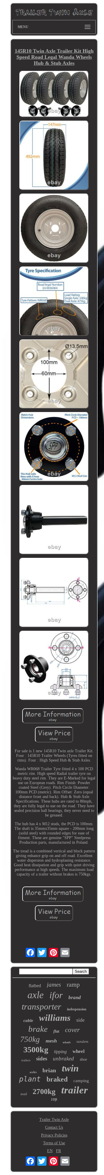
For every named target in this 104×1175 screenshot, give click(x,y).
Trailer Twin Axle (54, 1119)
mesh (51, 1041)
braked (57, 1079)
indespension (76, 1009)
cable (28, 1020)
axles (33, 1072)
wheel (79, 1051)
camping (81, 1080)
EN (50, 1151)
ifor (56, 995)
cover (72, 1030)
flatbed (35, 985)
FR (58, 1151)
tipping (60, 1051)
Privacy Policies (54, 1135)
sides (41, 1059)
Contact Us (54, 1127)
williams (54, 1018)
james (54, 984)
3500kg (35, 1049)
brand (74, 997)
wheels (67, 1042)
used (24, 1093)
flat (56, 1031)
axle (35, 995)
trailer (74, 1090)
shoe (83, 1059)
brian (49, 1070)
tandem (82, 1041)
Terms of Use (54, 1143)
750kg (30, 1039)
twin (70, 1068)
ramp (73, 984)
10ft (54, 1099)
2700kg (44, 1091)
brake (38, 1029)
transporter (41, 1006)
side (80, 1020)
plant (30, 1079)
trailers (25, 1060)
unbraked (63, 1059)
